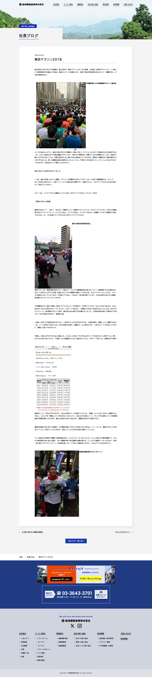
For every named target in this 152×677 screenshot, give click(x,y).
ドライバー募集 (104, 642)
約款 (22, 656)
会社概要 (24, 645)
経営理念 (24, 642)
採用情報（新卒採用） (106, 638)
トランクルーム (42, 638)
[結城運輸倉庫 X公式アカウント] (72, 626)
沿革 (22, 649)
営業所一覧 (25, 653)
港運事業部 (62, 645)
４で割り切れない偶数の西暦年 (32, 532)
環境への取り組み (82, 642)
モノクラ (41, 645)
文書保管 (40, 656)
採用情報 (100, 633)
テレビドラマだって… (122, 532)
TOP (21, 557)
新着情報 (124, 638)
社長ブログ (31, 557)
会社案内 (22, 633)
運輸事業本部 (63, 638)
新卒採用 (106, 4)
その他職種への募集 (106, 645)
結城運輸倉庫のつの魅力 (60, 579)
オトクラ (41, 642)
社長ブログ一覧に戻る (76, 541)
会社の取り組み (80, 633)
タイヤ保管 (41, 653)
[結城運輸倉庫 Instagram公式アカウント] (80, 626)
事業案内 (59, 633)
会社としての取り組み (83, 645)
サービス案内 (40, 633)
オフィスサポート (44, 649)
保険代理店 (41, 660)
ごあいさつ (25, 638)
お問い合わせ (128, 4)
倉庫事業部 (62, 642)
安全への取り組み (82, 638)
